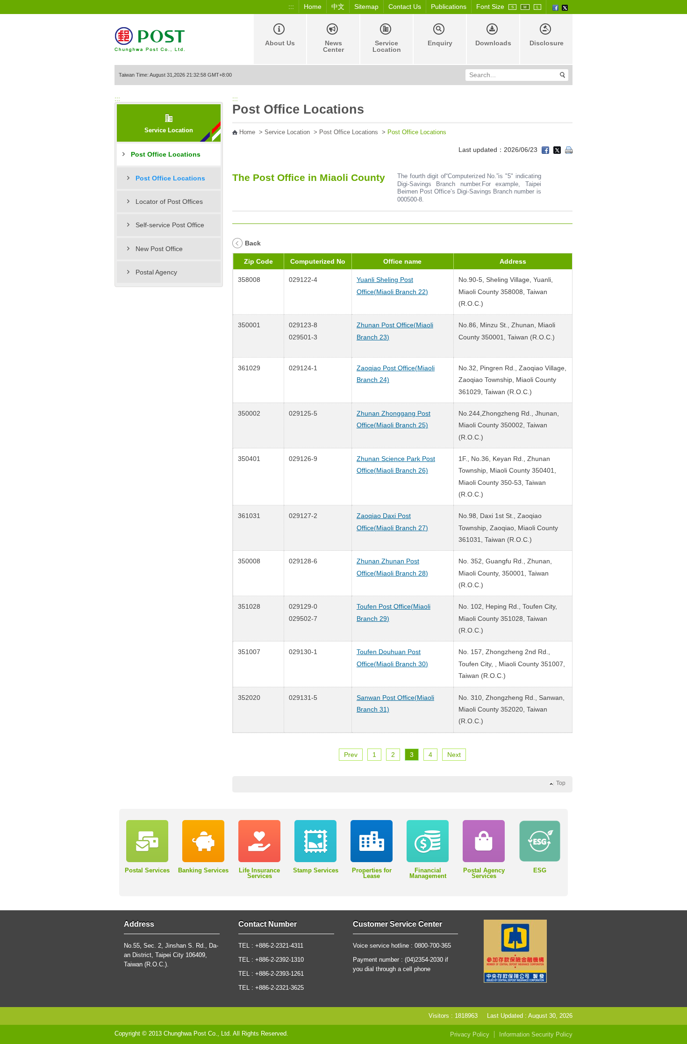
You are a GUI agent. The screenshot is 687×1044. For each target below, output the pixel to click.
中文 (337, 6)
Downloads (493, 43)
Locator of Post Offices (169, 201)
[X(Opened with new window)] (565, 7)
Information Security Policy (535, 1034)
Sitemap (366, 6)
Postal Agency (156, 272)
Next (454, 754)
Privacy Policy (469, 1034)
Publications (448, 6)
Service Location (386, 46)
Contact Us (404, 6)
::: (291, 6)
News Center (333, 46)
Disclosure (547, 43)
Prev (351, 754)
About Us (280, 43)
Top (560, 783)
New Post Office (159, 248)
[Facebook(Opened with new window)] (555, 7)
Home (313, 6)
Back (253, 243)
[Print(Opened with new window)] (568, 149)
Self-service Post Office (170, 225)
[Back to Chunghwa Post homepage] (149, 38)
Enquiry (440, 43)
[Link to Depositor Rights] (515, 950)
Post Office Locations (165, 154)
